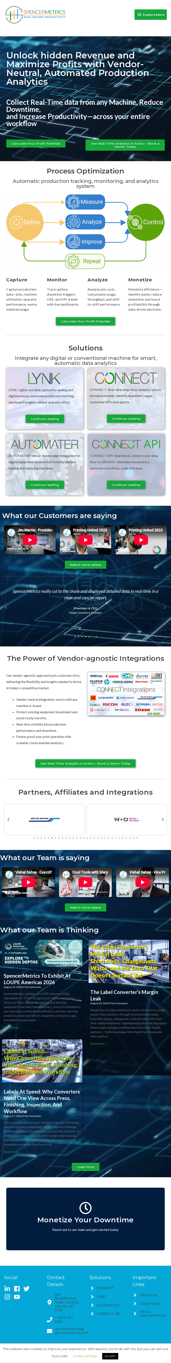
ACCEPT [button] (110, 1356)
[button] (6, 608)
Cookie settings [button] (85, 1356)
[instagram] (8, 1297)
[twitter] (27, 1289)
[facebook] (18, 1289)
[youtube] (18, 1297)
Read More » (12, 1027)
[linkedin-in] (8, 1289)
